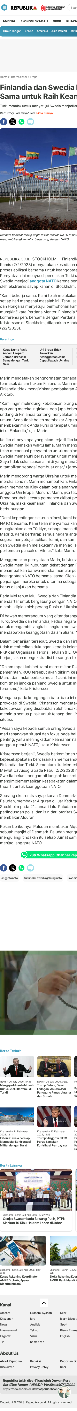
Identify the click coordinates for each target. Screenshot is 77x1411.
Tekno (34, 1330)
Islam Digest (68, 1318)
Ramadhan (37, 1342)
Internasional (19, 76)
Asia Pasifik (59, 31)
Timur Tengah (12, 31)
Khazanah (6, 1318)
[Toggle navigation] (4, 7)
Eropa (29, 31)
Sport (63, 1324)
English (65, 1336)
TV (2, 1342)
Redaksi (35, 1361)
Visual (34, 1336)
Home (3, 76)
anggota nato (9, 878)
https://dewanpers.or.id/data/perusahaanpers (33, 1389)
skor (57, 21)
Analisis (35, 1324)
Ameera (5, 1313)
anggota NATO (43, 280)
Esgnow (5, 1336)
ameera (9, 21)
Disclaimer (7, 1367)
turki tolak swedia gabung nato (43, 878)
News (4, 1324)
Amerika (42, 31)
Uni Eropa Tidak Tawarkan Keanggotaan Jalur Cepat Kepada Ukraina (54, 355)
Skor (63, 1313)
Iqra (32, 1318)
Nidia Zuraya (44, 113)
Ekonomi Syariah (34, 21)
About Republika (11, 1361)
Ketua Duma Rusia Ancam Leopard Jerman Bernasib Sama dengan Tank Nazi (16, 357)
